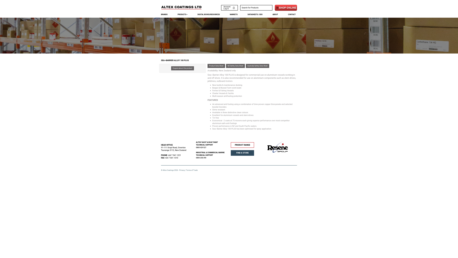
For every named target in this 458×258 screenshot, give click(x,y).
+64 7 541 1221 (174, 155)
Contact (292, 14)
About (275, 14)
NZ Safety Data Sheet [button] (235, 66)
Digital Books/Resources (209, 14)
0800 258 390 (201, 158)
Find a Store (242, 152)
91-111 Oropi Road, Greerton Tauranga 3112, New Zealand (173, 149)
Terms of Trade (192, 170)
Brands (164, 14)
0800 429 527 (201, 147)
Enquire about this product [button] (182, 68)
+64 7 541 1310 (171, 157)
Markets (234, 14)
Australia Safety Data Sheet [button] (257, 66)
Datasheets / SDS (255, 14)
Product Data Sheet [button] (216, 66)
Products (182, 14)
